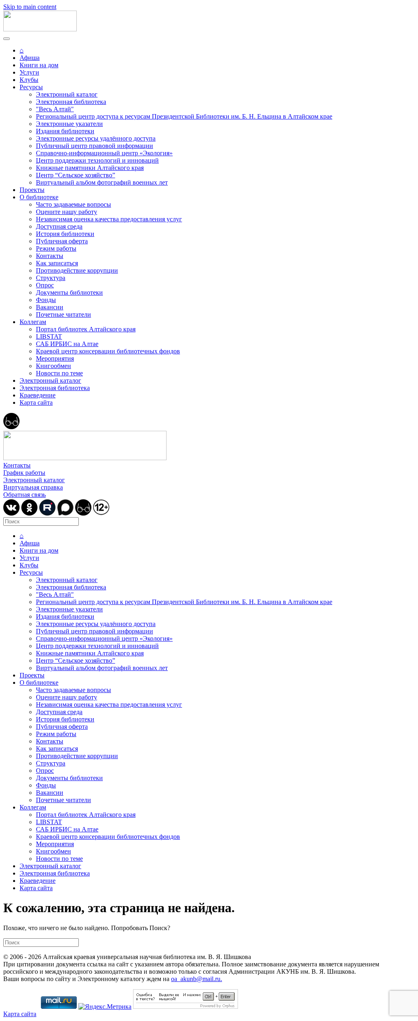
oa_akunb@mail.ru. (196, 978)
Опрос (45, 285)
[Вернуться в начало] (40, 29)
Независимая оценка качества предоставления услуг (109, 219)
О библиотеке (39, 197)
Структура (50, 277)
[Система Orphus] (185, 1006)
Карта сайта (36, 402)
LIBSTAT (49, 336)
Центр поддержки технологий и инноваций (97, 160)
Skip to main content (29, 6)
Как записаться (57, 263)
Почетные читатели (63, 314)
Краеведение (38, 395)
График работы (24, 472)
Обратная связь (24, 494)
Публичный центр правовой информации (94, 145)
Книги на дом (39, 65)
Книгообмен (53, 365)
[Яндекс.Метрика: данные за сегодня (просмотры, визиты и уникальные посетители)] (104, 1006)
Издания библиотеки (65, 131)
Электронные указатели (69, 123)
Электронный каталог (67, 94)
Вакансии (49, 307)
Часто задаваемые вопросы (73, 204)
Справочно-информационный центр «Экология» (104, 153)
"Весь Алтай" (55, 109)
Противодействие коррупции (77, 270)
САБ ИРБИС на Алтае (67, 343)
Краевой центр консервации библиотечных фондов (108, 351)
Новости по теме (59, 373)
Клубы (29, 79)
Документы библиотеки (69, 292)
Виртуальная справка (33, 487)
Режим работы (56, 248)
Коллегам (33, 321)
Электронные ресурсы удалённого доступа (96, 138)
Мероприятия (55, 358)
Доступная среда (59, 226)
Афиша (30, 57)
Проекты (32, 189)
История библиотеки (65, 233)
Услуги (29, 72)
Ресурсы (31, 87)
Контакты (49, 255)
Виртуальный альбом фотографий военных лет (102, 182)
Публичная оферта (62, 241)
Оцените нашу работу (66, 211)
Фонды (46, 299)
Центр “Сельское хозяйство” (75, 175)
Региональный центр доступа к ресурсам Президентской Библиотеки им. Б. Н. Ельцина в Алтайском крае (184, 116)
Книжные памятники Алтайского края (90, 167)
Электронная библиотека (71, 101)
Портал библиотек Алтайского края (86, 329)
